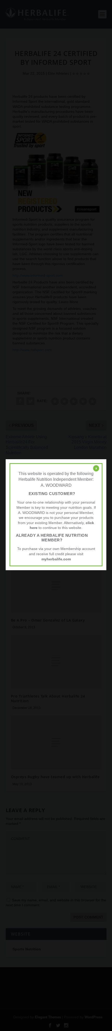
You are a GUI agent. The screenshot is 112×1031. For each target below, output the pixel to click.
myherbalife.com (56, 559)
